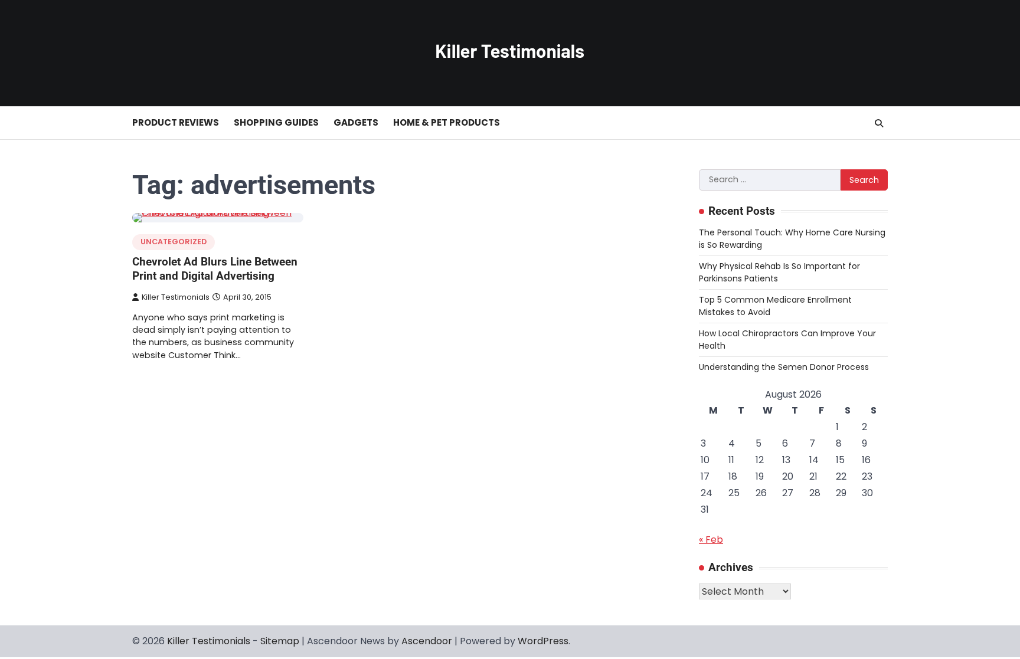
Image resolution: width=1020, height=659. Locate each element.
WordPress (543, 641)
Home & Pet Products (446, 122)
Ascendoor (426, 641)
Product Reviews (175, 122)
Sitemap (279, 641)
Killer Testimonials (176, 297)
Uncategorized (173, 242)
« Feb (711, 539)
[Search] (879, 123)
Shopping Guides (276, 122)
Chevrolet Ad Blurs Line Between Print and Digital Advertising (215, 269)
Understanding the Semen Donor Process (784, 367)
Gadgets (356, 122)
